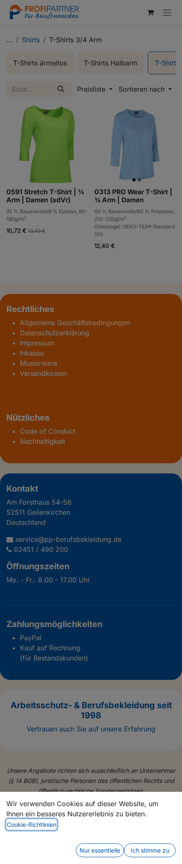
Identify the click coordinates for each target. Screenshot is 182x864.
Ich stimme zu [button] (150, 850)
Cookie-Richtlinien (31, 824)
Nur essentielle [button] (100, 850)
